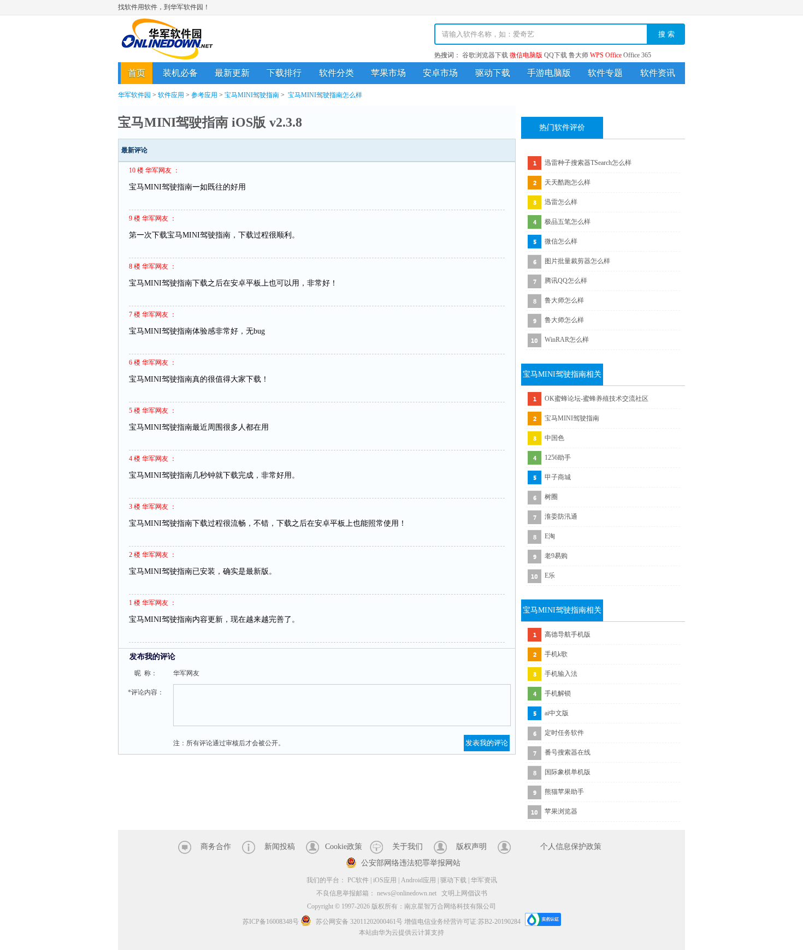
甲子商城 (558, 477)
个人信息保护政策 (570, 846)
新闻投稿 (279, 846)
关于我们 (407, 846)
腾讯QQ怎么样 (566, 280)
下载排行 (284, 73)
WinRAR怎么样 (567, 339)
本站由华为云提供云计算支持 (401, 932)
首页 (136, 73)
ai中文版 (557, 713)
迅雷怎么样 (561, 202)
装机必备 (180, 73)
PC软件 (358, 880)
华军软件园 (167, 39)
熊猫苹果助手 (564, 791)
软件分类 (336, 73)
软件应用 (171, 95)
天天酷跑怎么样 (568, 182)
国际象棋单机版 (568, 772)
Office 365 (637, 55)
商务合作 (215, 846)
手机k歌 (556, 654)
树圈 (551, 497)
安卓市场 (440, 73)
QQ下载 (555, 55)
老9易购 (556, 556)
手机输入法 (561, 674)
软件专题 (605, 73)
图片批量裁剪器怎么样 (577, 261)
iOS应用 (385, 880)
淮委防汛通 (561, 516)
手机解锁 (558, 693)
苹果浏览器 (561, 811)
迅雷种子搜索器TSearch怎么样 (588, 163)
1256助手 (558, 457)
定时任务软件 (564, 733)
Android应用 (418, 880)
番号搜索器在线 (568, 752)
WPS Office (606, 55)
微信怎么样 (561, 241)
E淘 (550, 536)
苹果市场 (388, 73)
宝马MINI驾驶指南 (252, 95)
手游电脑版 (549, 73)
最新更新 (232, 73)
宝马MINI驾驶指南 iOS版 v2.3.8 (210, 122)
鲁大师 (578, 55)
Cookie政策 (343, 846)
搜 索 (666, 34)
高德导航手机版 (568, 634)
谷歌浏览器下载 (485, 55)
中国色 (554, 438)
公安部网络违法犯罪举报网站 (410, 863)
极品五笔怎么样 (568, 221)
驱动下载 (492, 73)
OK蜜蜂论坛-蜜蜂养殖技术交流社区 (596, 398)
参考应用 (204, 95)
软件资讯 (657, 73)
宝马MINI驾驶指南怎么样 (325, 95)
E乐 (550, 575)
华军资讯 (484, 880)
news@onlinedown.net (406, 893)
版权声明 (471, 846)
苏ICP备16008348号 (271, 921)
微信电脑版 (526, 55)
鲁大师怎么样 (564, 300)
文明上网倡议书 (464, 893)
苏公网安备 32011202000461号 (359, 921)
